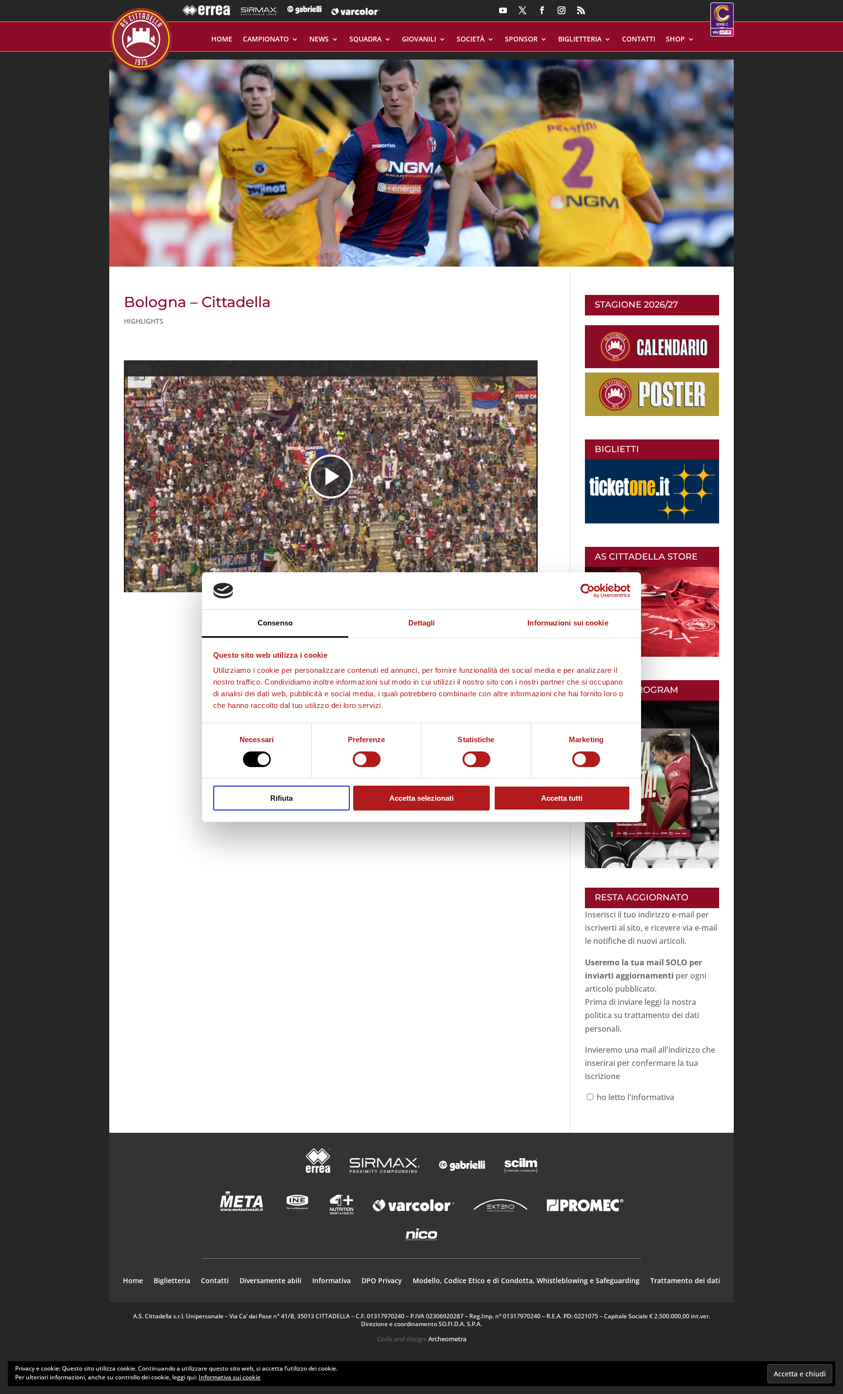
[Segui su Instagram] (561, 10)
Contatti (638, 39)
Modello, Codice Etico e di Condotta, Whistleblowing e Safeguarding (526, 1281)
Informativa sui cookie (230, 1377)
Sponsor (521, 39)
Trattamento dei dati (685, 1281)
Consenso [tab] (275, 623)
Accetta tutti (561, 798)
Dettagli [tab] (421, 623)
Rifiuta (281, 798)
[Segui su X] (522, 10)
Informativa (331, 1281)
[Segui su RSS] (581, 10)
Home (221, 39)
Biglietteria (580, 39)
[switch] (367, 759)
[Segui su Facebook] (542, 10)
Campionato (266, 39)
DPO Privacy (381, 1281)
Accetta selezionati (421, 798)
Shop (675, 39)
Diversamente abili (270, 1281)
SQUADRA (365, 39)
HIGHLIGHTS (143, 321)
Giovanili (419, 39)
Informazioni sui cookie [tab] (567, 623)
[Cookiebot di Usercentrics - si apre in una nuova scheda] (587, 590)
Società (470, 39)
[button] (421, 159)
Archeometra (447, 1338)
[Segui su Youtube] (503, 10)
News (319, 39)
